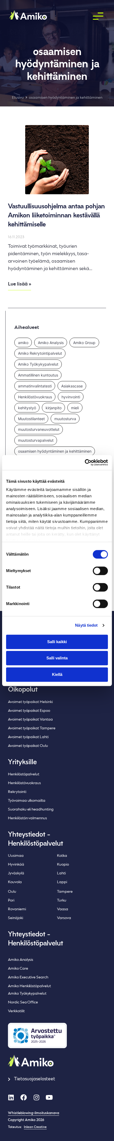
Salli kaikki (57, 641)
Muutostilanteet (31, 418)
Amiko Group (84, 342)
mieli (75, 408)
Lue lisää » (19, 284)
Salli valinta (57, 658)
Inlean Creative (35, 1127)
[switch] (100, 571)
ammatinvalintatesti (35, 386)
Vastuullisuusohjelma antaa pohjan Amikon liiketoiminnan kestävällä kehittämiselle (56, 215)
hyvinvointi (71, 397)
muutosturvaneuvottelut (38, 429)
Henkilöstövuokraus (35, 397)
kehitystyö (27, 408)
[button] (98, 16)
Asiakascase (72, 386)
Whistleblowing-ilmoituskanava (33, 1113)
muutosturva (65, 418)
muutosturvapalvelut (36, 440)
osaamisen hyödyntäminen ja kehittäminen (54, 451)
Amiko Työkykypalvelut (38, 364)
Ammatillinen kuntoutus (38, 375)
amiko (23, 342)
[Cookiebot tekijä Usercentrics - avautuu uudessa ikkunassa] (85, 462)
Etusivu (18, 98)
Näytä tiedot (86, 625)
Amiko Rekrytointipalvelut (40, 353)
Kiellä (57, 674)
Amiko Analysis (51, 342)
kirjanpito (54, 408)
